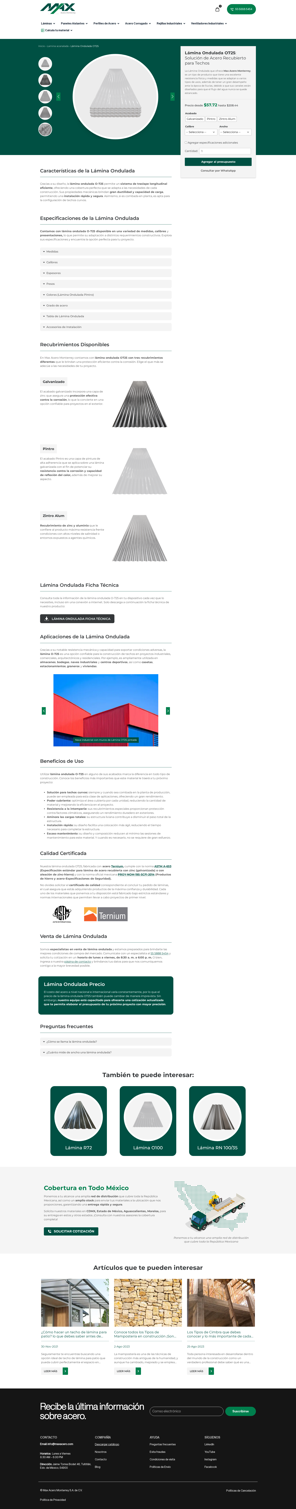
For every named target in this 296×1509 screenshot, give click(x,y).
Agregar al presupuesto (218, 161)
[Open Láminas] (54, 24)
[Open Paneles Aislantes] (86, 24)
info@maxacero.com (60, 1444)
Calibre (189, 126)
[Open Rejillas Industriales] (184, 24)
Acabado (190, 113)
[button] (44, 711)
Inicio (41, 46)
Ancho (223, 126)
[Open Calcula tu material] (71, 30)
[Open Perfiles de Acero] (118, 24)
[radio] (195, 119)
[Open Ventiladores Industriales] (226, 24)
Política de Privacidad (53, 1500)
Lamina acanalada (58, 46)
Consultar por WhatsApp (218, 170)
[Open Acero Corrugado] (150, 24)
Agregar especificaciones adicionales (212, 142)
